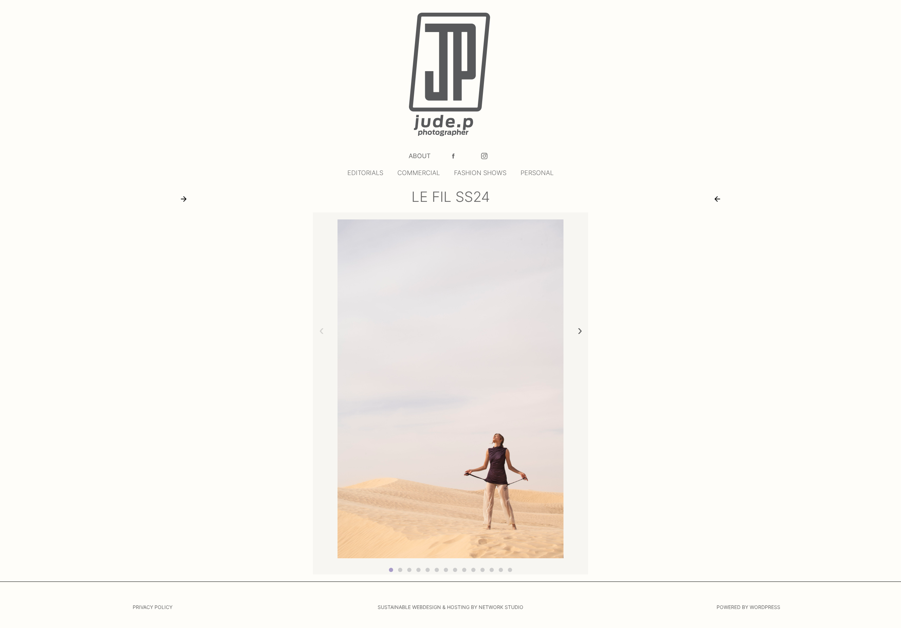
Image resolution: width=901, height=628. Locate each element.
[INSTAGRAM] (484, 156)
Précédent (717, 199)
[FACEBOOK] (453, 156)
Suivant (183, 199)
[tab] (391, 570)
